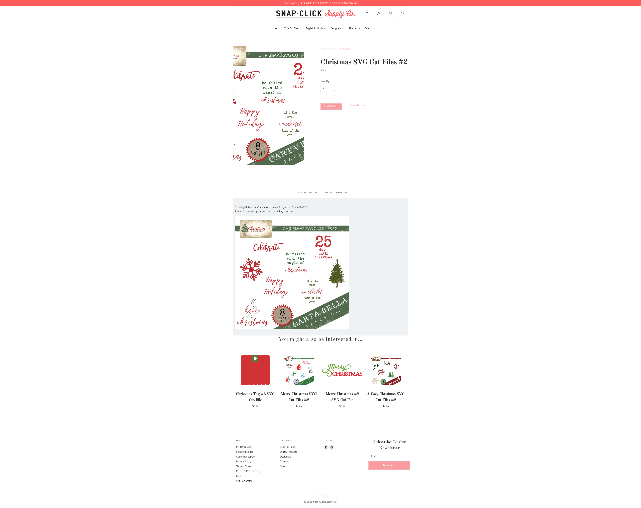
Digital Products (314, 28)
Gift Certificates (244, 481)
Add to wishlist (361, 105)
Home (273, 28)
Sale (367, 28)
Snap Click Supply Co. (325, 501)
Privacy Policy (243, 461)
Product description (306, 193)
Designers (336, 28)
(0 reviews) (344, 49)
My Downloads (244, 447)
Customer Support (246, 456)
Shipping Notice (244, 451)
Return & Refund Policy (248, 471)
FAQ (238, 476)
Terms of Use (243, 466)
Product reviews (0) (336, 193)
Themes (353, 28)
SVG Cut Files (291, 28)
